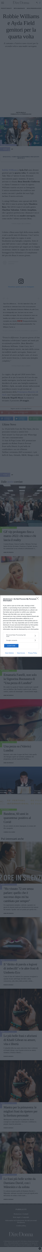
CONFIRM (11, 646)
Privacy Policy (32, 653)
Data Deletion (9, 653)
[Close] (38, 599)
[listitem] (21, 635)
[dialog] (21, 626)
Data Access (21, 653)
